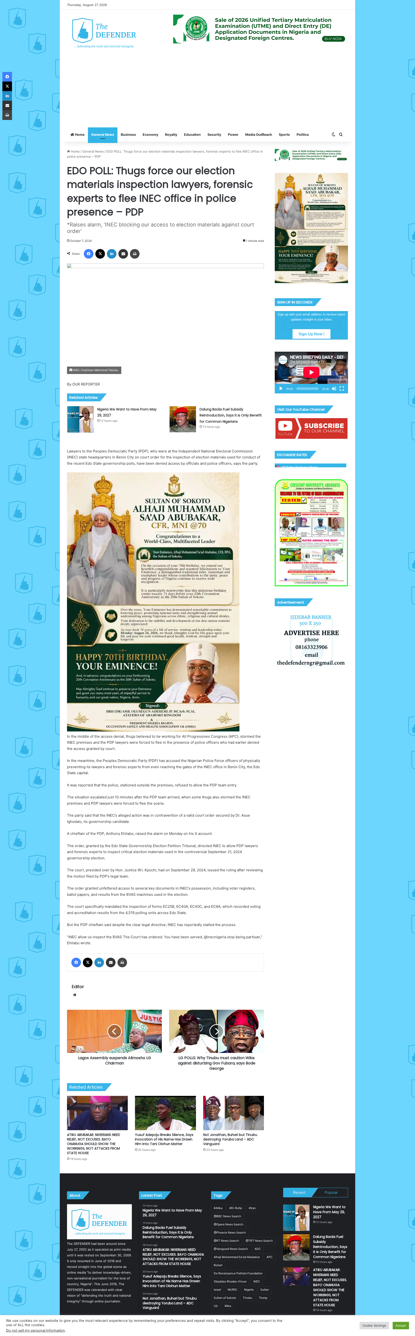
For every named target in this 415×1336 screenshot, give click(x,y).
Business (128, 134)
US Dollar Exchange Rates (300, 467)
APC (270, 1257)
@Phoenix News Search (230, 1232)
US (216, 1306)
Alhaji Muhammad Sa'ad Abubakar (237, 1257)
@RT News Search (226, 1240)
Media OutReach (258, 134)
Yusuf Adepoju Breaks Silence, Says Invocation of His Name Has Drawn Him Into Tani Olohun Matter (164, 1139)
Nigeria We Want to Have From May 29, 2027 (329, 1212)
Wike (228, 1306)
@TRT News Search (259, 1240)
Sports (284, 134)
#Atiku (218, 1208)
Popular (331, 1192)
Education (192, 134)
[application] (311, 372)
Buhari (218, 1265)
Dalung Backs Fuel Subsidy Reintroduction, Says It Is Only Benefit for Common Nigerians (231, 415)
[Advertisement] (207, 91)
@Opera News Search (228, 1224)
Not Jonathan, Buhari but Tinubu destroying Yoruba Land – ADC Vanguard (230, 1139)
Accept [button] (401, 1325)
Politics (303, 134)
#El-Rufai (235, 1208)
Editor (78, 987)
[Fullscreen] (341, 388)
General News (102, 134)
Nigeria (249, 1289)
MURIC (232, 1289)
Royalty (171, 134)
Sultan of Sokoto (225, 1298)
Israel (217, 1289)
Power (233, 134)
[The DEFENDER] (104, 32)
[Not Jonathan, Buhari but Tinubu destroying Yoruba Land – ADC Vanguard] (233, 1113)
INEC (256, 1281)
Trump (263, 1298)
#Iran (252, 1208)
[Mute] (334, 388)
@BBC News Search (227, 1216)
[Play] (281, 388)
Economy (150, 134)
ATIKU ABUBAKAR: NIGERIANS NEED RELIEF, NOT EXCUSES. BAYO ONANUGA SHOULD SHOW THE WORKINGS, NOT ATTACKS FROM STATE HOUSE (93, 1143)
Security (214, 134)
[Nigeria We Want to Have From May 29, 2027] (80, 419)
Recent (299, 1192)
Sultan (264, 1289)
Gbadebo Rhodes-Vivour (230, 1281)
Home (79, 134)
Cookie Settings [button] (374, 1325)
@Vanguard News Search (231, 1249)
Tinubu (247, 1298)
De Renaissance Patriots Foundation (238, 1273)
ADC (258, 1249)
